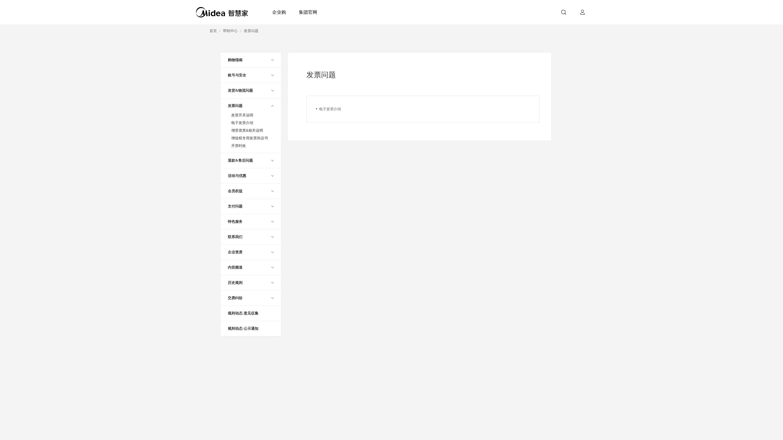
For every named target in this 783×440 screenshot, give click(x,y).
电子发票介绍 (242, 123)
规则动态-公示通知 (243, 328)
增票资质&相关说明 (247, 130)
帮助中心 (230, 31)
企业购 (279, 12)
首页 (213, 31)
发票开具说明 (242, 115)
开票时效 (238, 146)
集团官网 (308, 12)
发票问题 (251, 31)
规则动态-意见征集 (243, 313)
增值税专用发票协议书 (249, 138)
